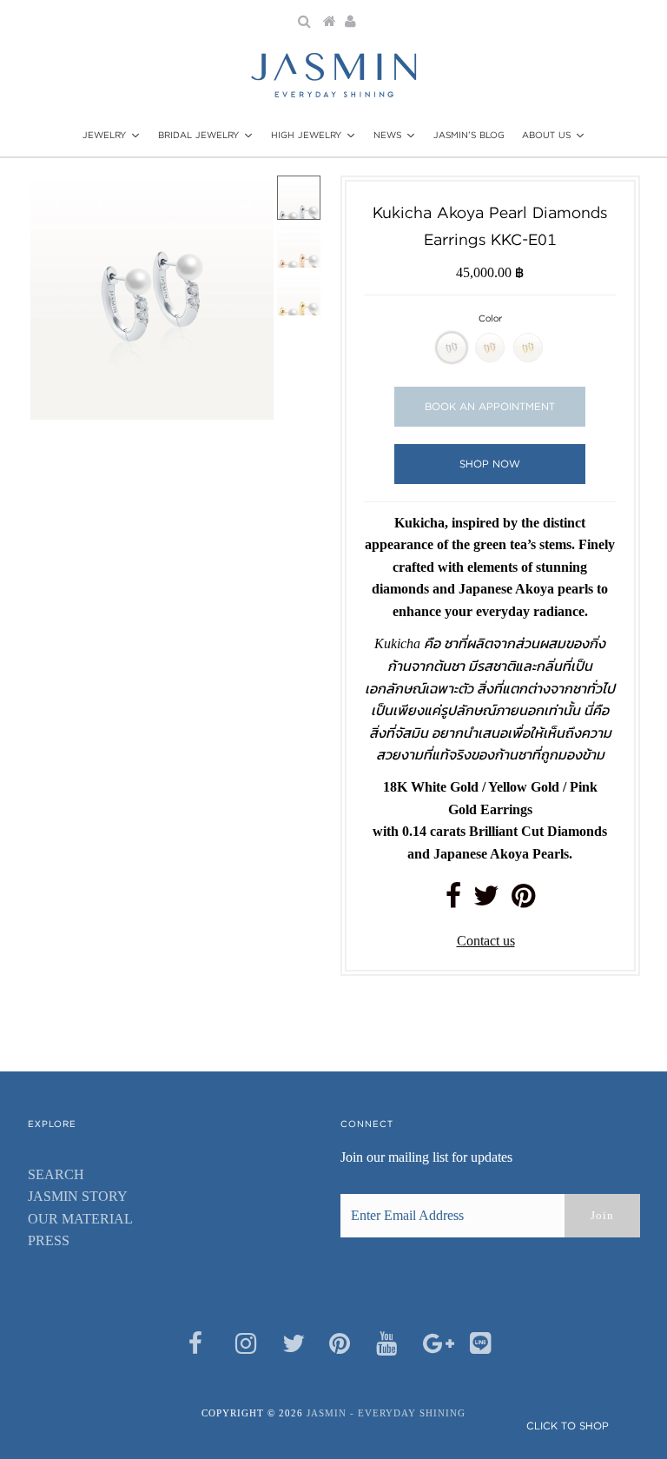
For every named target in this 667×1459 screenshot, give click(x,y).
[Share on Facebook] (453, 900)
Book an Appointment (490, 406)
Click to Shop (567, 1425)
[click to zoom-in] (246, 203)
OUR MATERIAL (80, 1218)
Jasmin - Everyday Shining (386, 1413)
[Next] (101, 203)
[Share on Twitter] (486, 900)
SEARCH (56, 1174)
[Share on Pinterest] (523, 900)
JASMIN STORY (78, 1196)
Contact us (486, 940)
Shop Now (489, 463)
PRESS (48, 1240)
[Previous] (58, 203)
